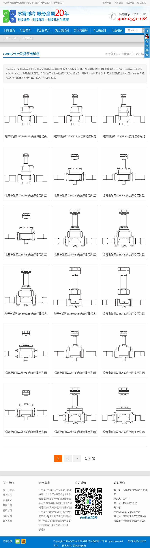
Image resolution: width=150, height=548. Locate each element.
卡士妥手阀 (48, 521)
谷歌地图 (118, 3)
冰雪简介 (25, 30)
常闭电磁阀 (81, 30)
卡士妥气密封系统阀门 (50, 512)
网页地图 (130, 3)
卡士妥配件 (99, 30)
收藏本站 (141, 3)
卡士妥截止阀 (57, 525)
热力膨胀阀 (62, 30)
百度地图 (107, 3)
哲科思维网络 (79, 546)
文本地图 (7, 521)
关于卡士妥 (8, 490)
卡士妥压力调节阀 (54, 494)
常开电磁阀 (141, 54)
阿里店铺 (27, 38)
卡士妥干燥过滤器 (56, 499)
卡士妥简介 (43, 30)
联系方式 (10, 38)
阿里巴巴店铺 (23, 541)
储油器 (67, 507)
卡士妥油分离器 (55, 507)
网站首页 (9, 30)
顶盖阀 (46, 525)
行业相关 (117, 30)
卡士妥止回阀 (45, 490)
